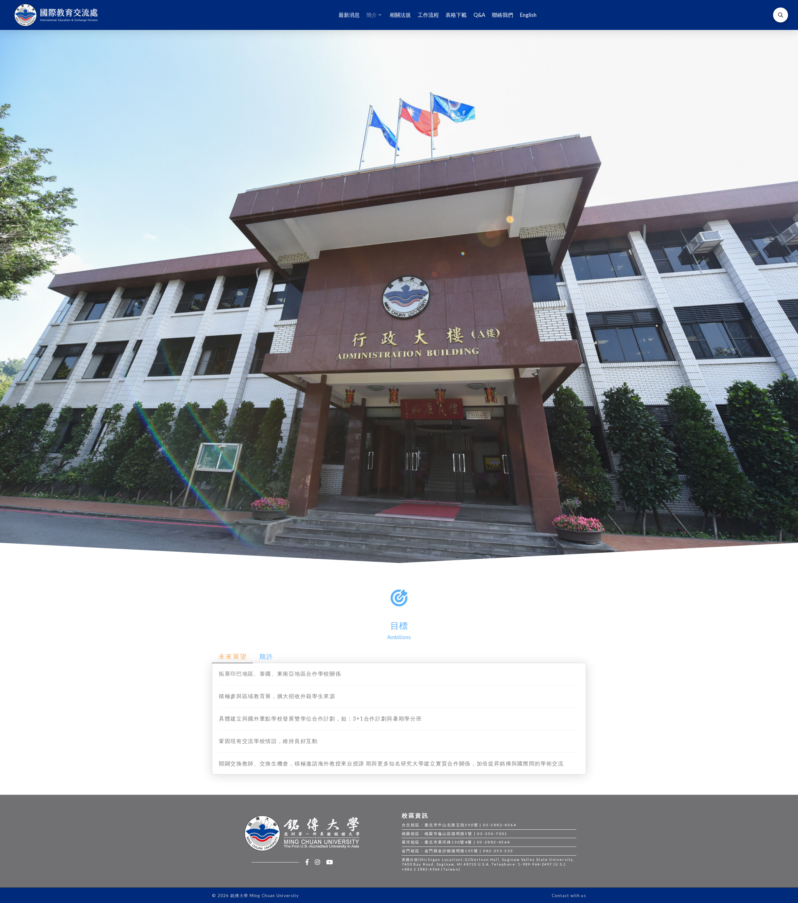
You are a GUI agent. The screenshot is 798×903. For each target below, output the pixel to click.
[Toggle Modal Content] (780, 14)
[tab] (232, 656)
